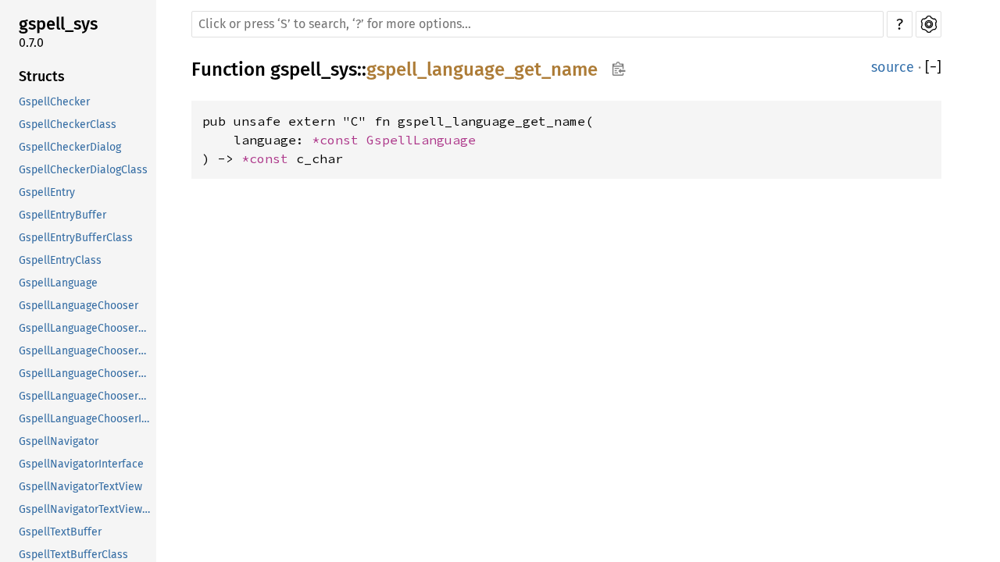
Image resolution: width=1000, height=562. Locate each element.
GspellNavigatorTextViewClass (86, 509)
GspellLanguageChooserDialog (86, 373)
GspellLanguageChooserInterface (86, 418)
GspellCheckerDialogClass (83, 169)
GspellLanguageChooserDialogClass (86, 396)
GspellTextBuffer (60, 532)
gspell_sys (58, 23)
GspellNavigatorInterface (81, 464)
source (892, 67)
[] (933, 67)
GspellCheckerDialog (70, 147)
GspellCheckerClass (67, 124)
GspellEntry (47, 192)
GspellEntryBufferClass (76, 237)
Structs (42, 76)
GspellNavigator (58, 441)
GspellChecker (54, 101)
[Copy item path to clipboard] (618, 70)
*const (339, 140)
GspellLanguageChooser (78, 305)
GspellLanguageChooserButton (86, 328)
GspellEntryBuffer (62, 215)
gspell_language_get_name (482, 69)
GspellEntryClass (60, 260)
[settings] (928, 24)
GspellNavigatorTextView (80, 486)
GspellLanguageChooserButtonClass (86, 350)
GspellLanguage (58, 283)
